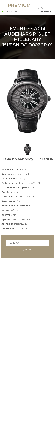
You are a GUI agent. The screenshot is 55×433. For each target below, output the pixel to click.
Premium (14, 5)
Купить (27, 250)
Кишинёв (45, 11)
